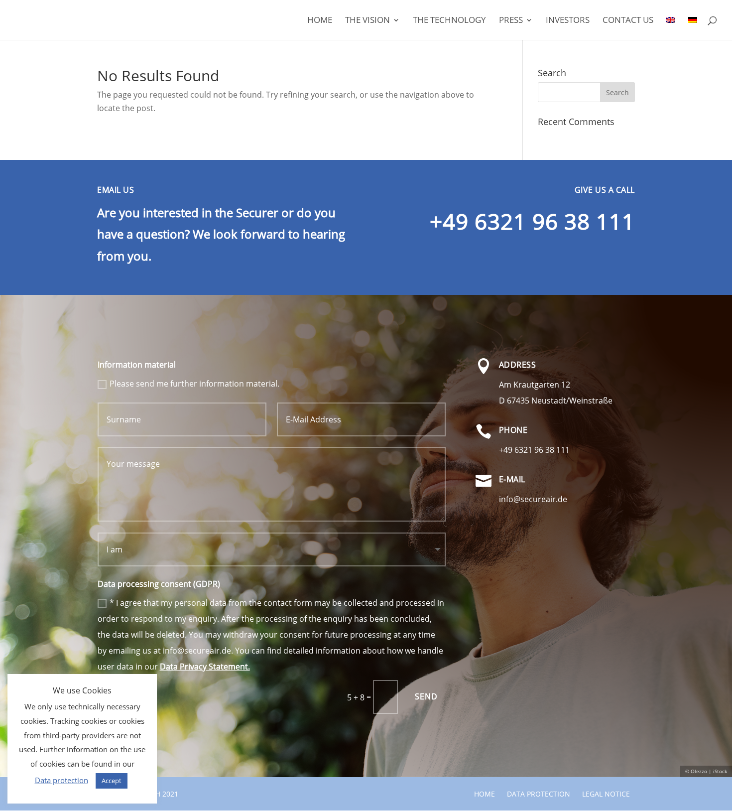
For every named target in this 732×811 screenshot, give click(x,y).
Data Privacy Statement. (205, 666)
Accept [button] (112, 780)
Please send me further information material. (194, 383)
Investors (568, 20)
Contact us (628, 20)
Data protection (538, 794)
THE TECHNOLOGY (449, 20)
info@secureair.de (533, 499)
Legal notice (606, 794)
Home (319, 20)
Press (511, 20)
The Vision (367, 20)
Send (426, 696)
